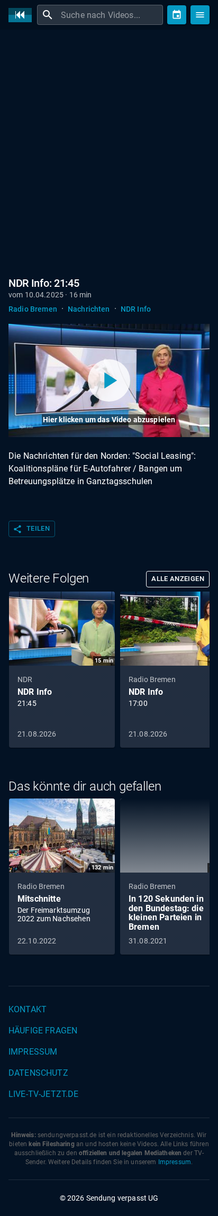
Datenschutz (38, 1073)
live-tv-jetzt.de (43, 1094)
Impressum (32, 1052)
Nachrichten (89, 309)
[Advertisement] (109, 151)
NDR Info (136, 309)
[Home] (22, 15)
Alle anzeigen (177, 579)
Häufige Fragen (42, 1031)
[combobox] (110, 15)
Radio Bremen (32, 309)
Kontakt (27, 1009)
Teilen (31, 529)
